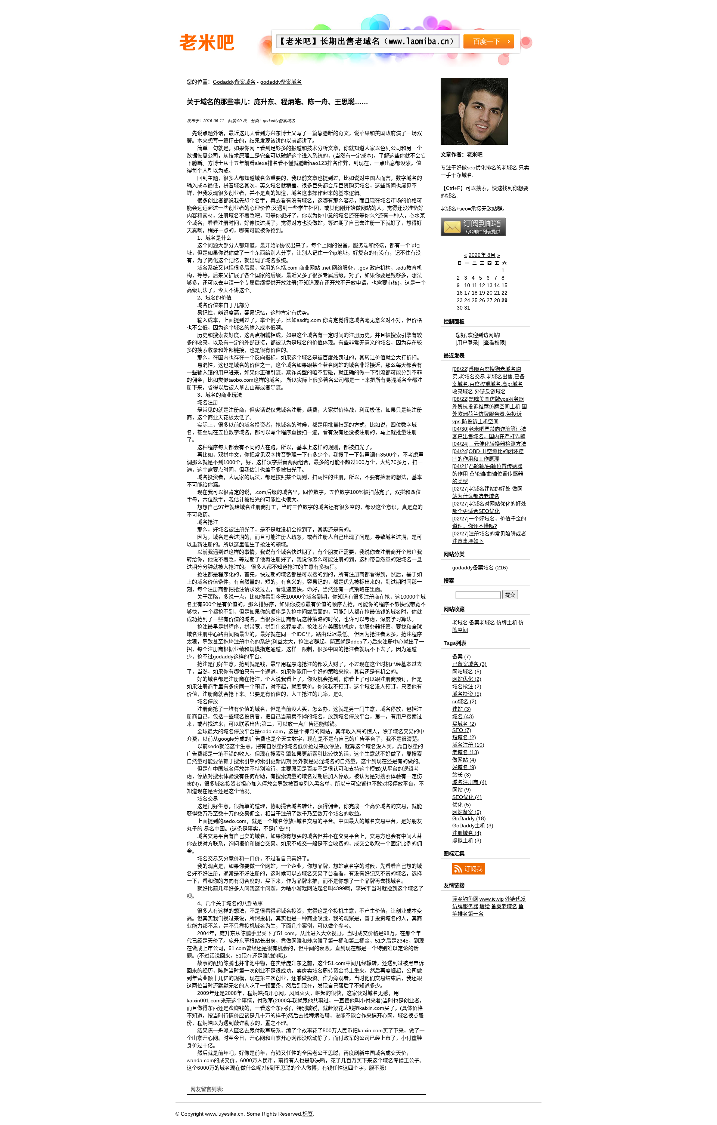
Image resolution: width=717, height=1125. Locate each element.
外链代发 (515, 899)
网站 (461, 790)
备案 (461, 657)
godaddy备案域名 (281, 82)
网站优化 (466, 679)
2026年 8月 (482, 255)
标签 (307, 1114)
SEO (461, 730)
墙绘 (484, 906)
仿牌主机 (506, 622)
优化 (461, 805)
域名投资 (466, 694)
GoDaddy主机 (472, 826)
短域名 (464, 737)
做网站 (464, 760)
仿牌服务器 (465, 906)
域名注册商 (469, 782)
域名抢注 (466, 686)
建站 (461, 709)
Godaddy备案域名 (234, 82)
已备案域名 (469, 664)
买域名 (464, 724)
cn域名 (464, 701)
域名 (463, 716)
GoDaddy (469, 818)
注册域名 (466, 833)
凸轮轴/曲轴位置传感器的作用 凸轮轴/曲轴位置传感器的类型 (487, 473)
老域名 (460, 622)
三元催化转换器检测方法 (489, 444)
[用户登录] (467, 342)
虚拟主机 (466, 840)
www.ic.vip (491, 899)
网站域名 (466, 671)
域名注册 (468, 745)
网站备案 (466, 812)
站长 (461, 775)
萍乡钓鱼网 (465, 899)
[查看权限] (494, 342)
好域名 (464, 767)
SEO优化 (467, 797)
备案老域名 (482, 622)
